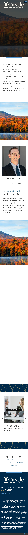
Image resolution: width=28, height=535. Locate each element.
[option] (14, 165)
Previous (2, 418)
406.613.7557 (7, 492)
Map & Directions (5, 493)
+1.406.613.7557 (8, 489)
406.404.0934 (8, 490)
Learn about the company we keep (12, 335)
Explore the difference (10, 373)
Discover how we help (10, 298)
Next (25, 418)
